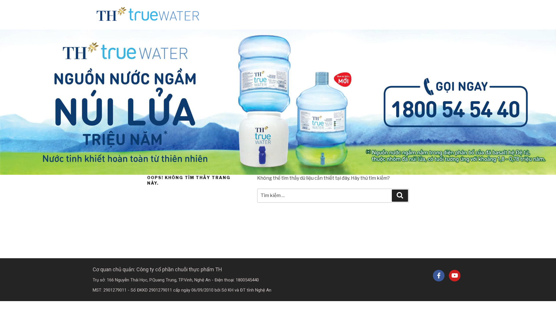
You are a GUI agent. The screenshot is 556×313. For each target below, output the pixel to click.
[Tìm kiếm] (400, 196)
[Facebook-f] (439, 275)
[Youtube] (454, 275)
